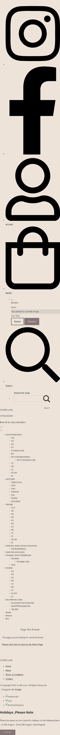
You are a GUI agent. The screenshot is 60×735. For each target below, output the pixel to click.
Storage (8, 612)
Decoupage (15, 558)
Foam (13, 488)
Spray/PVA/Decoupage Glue (20, 606)
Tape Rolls (14, 609)
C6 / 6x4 (14, 472)
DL (12, 476)
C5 (12, 469)
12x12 (13, 485)
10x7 (13, 438)
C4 (12, 533)
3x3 (12, 510)
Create (18, 689)
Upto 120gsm (15, 501)
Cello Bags (9, 504)
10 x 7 (13, 507)
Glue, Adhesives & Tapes (14, 599)
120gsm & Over (16, 482)
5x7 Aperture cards (17, 450)
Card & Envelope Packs (14, 434)
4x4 (12, 441)
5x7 (12, 447)
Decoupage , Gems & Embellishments (18, 555)
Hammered (15, 491)
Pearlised (14, 498)
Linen (13, 495)
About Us (9, 615)
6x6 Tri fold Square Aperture (20, 457)
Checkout (31, 321)
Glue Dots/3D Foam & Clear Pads (22, 603)
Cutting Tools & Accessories (15, 552)
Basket (17, 321)
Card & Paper (10, 479)
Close (8, 732)
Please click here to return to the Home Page (22, 644)
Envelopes (9, 568)
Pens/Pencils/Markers (18, 549)
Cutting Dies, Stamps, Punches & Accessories (21, 545)
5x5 (12, 444)
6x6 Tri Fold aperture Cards (26, 460)
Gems (13, 565)
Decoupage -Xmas (23, 561)
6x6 (12, 453)
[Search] (46, 398)
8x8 (12, 466)
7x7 (12, 463)
